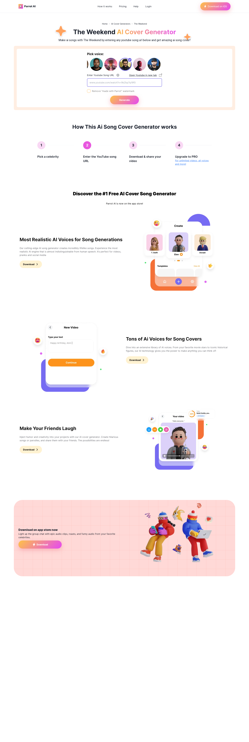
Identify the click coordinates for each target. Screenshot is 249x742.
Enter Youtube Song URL (100, 75)
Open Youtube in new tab (143, 75)
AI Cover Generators (120, 24)
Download (28, 264)
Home (104, 24)
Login (148, 6)
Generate (124, 100)
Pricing (123, 6)
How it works (105, 6)
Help (135, 6)
